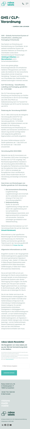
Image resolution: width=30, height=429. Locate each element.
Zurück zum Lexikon (21, 26)
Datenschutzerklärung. (10, 359)
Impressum (5, 421)
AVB (9, 421)
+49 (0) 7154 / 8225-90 (8, 392)
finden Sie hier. (18, 245)
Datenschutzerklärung (21, 419)
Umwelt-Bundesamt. (8, 230)
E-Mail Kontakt (5, 394)
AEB (12, 421)
